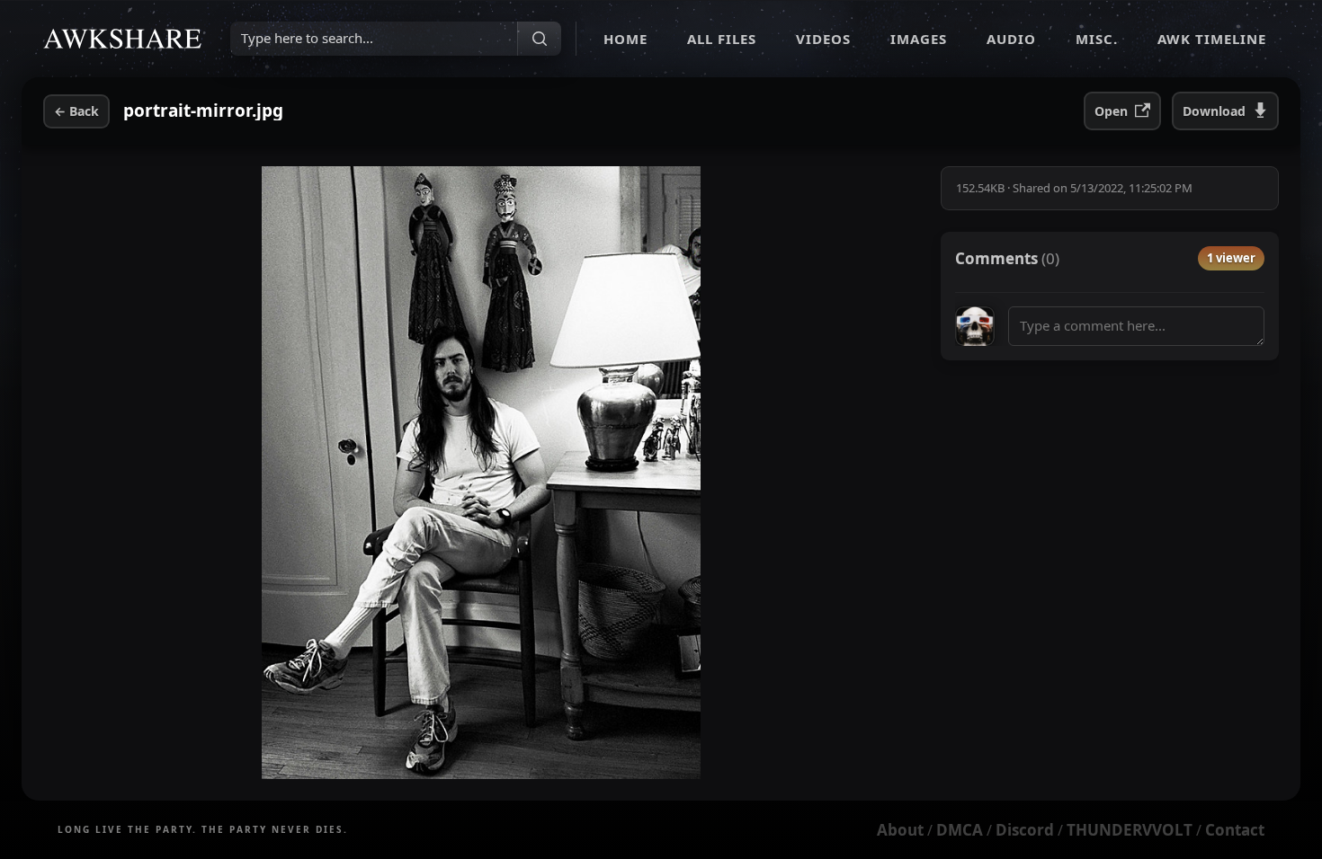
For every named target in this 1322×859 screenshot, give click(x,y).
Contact (1234, 829)
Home (625, 39)
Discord (1025, 829)
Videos (823, 39)
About (900, 829)
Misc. (1097, 39)
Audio (1011, 39)
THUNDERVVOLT (1129, 829)
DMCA (959, 829)
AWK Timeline (1211, 39)
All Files (721, 39)
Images (918, 39)
